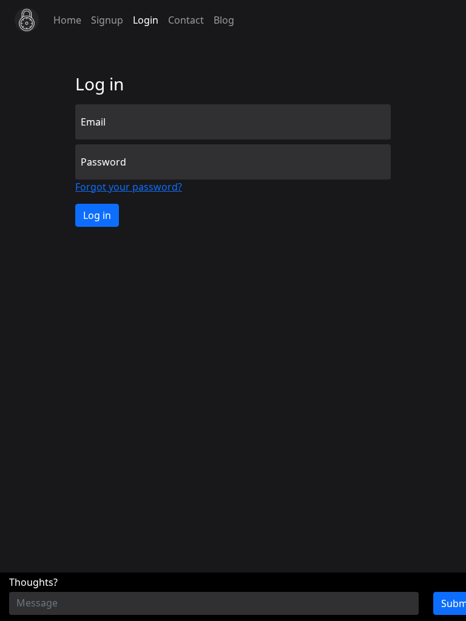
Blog (224, 20)
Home (67, 20)
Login (145, 20)
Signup (107, 20)
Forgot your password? (128, 186)
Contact (186, 20)
